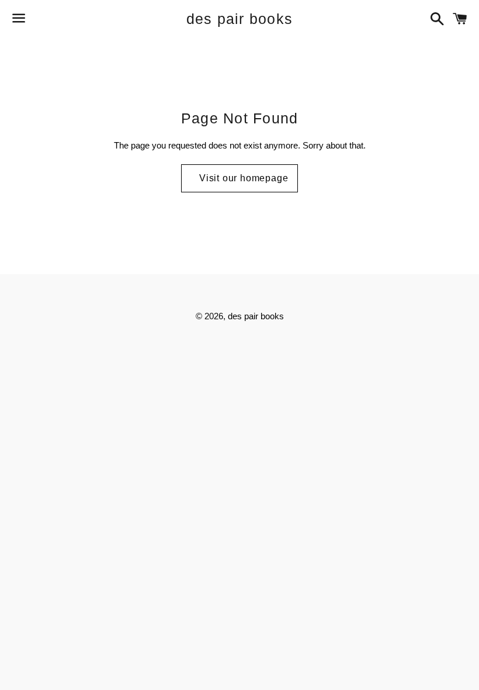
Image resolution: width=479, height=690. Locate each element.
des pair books (239, 19)
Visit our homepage (243, 178)
